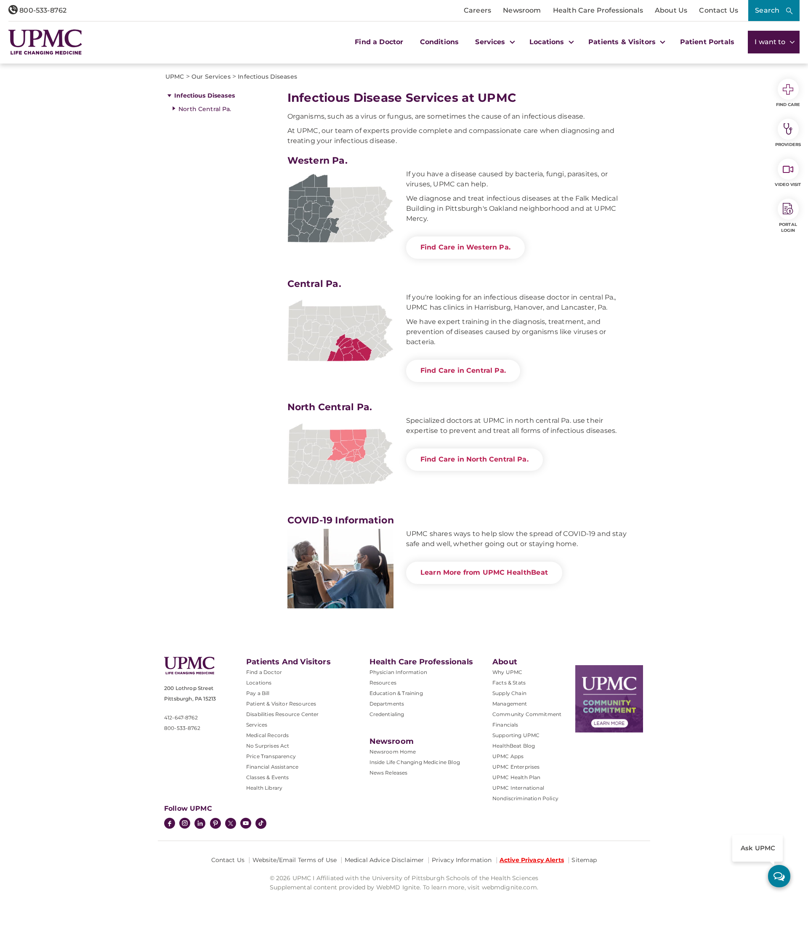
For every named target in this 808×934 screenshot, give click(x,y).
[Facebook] (169, 824)
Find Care (788, 104)
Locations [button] (547, 42)
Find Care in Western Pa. (465, 247)
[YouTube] (245, 824)
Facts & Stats (509, 682)
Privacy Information (462, 860)
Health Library (264, 788)
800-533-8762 (42, 10)
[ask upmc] (779, 876)
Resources (382, 682)
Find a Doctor (379, 42)
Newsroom (522, 10)
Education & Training (396, 693)
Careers (477, 10)
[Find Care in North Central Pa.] (340, 455)
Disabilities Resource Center (282, 714)
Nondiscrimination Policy (525, 798)
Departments (386, 703)
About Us (671, 10)
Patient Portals (707, 42)
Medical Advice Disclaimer (384, 860)
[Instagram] (184, 824)
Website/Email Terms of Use (294, 860)
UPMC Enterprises (516, 767)
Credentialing (386, 714)
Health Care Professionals (598, 10)
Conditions (439, 42)
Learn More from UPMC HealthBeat (484, 572)
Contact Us (718, 10)
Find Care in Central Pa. (463, 370)
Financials (505, 725)
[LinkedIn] (199, 824)
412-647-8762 (181, 717)
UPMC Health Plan (516, 777)
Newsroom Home (392, 751)
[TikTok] (260, 823)
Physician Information (398, 672)
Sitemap (584, 860)
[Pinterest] (215, 824)
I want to (771, 42)
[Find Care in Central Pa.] (340, 332)
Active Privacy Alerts (532, 860)
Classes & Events (267, 777)
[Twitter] (230, 823)
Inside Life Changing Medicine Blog (414, 762)
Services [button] (491, 42)
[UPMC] (45, 42)
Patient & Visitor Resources (281, 703)
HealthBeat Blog (513, 746)
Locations (258, 682)
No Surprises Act (268, 746)
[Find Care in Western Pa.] (340, 209)
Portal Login (788, 227)
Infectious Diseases (204, 95)
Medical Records (267, 735)
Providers (788, 144)
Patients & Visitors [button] (623, 42)
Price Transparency (271, 756)
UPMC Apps (508, 756)
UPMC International (518, 788)
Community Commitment (526, 714)
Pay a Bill (258, 693)
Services (256, 725)
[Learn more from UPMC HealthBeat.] (340, 568)
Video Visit (788, 184)
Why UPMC (507, 672)
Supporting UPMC (516, 735)
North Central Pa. (204, 109)
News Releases (388, 772)
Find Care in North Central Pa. (474, 459)
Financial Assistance (272, 767)
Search (767, 10)
